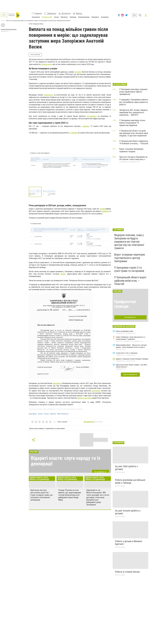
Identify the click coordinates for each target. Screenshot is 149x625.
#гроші (46, 414)
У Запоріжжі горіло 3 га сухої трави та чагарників (129, 269)
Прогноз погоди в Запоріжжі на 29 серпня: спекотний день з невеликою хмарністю (133, 159)
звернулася (48, 95)
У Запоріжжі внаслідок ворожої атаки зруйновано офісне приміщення (133, 91)
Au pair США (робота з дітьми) (126, 468)
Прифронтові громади (125, 304)
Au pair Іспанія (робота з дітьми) (127, 512)
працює (63, 274)
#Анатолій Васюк (62, 414)
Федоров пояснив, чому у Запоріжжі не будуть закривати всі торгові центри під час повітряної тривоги (129, 241)
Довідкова (73, 17)
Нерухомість (95, 17)
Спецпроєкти (36, 17)
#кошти (40, 414)
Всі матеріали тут (100, 472)
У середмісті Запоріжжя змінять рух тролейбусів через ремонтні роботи (133, 102)
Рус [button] (134, 15)
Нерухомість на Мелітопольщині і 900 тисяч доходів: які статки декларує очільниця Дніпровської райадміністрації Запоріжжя (97, 497)
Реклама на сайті (47, 17)
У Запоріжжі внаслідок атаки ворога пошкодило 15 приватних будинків (132, 122)
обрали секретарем (84, 398)
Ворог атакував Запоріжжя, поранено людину (131, 150)
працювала (105, 211)
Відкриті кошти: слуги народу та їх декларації (65, 461)
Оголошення (104, 17)
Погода (56, 17)
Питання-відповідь (84, 17)
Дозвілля (66, 14)
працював (56, 383)
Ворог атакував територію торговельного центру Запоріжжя (129, 258)
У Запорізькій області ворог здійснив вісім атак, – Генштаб (130, 280)
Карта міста (64, 17)
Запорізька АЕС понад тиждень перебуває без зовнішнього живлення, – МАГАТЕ (133, 112)
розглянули (96, 391)
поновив (78, 72)
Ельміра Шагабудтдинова (8, 29)
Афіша (79, 14)
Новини (38, 14)
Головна (3, 20)
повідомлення (46, 64)
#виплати (53, 414)
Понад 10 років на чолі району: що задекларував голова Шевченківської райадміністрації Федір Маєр (69, 495)
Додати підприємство (130, 374)
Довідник (51, 14)
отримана (85, 126)
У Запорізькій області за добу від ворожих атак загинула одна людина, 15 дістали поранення (133, 133)
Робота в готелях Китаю (127, 571)
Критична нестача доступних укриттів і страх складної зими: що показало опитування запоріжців (41, 495)
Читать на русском (35, 54)
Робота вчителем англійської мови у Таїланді (130, 481)
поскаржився (92, 116)
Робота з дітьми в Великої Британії (128, 543)
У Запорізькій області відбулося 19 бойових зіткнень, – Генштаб (133, 142)
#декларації (33, 414)
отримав (103, 209)
